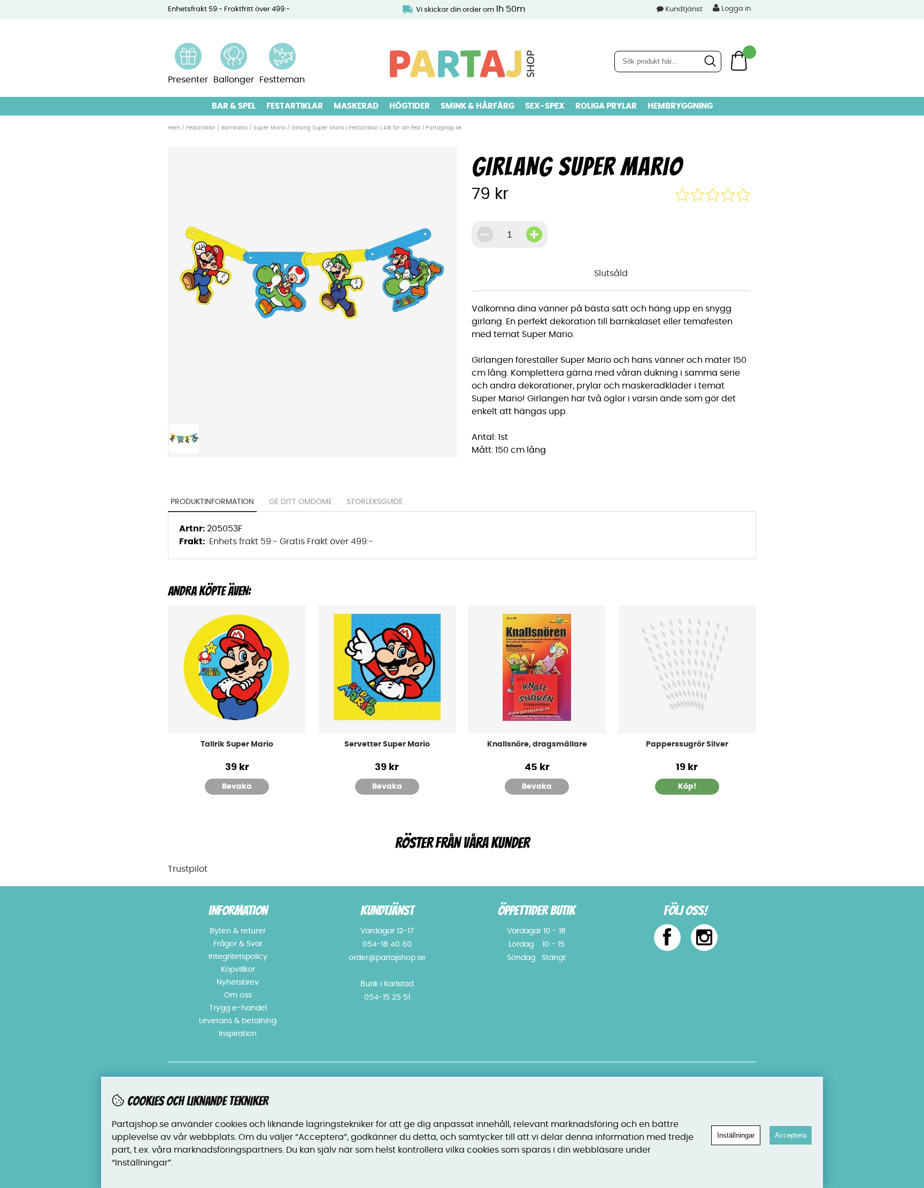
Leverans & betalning (237, 1021)
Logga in (735, 8)
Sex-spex (545, 106)
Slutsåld (611, 273)
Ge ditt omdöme (300, 502)
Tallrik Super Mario (237, 744)
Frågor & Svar (238, 944)
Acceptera (790, 1135)
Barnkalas (234, 128)
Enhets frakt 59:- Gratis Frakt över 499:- (291, 541)
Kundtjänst (684, 9)
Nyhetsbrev (238, 982)
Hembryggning (680, 106)
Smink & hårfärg (477, 106)
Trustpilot (187, 869)
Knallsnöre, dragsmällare (537, 744)
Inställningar (735, 1135)
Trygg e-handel (238, 1008)
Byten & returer (238, 931)
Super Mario (269, 128)
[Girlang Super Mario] (312, 411)
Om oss (238, 995)
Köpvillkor (238, 969)
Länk (188, 49)
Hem (174, 128)
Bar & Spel (234, 106)
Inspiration (238, 1034)
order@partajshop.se (387, 958)
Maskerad (356, 106)
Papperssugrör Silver (687, 744)
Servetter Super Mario (387, 744)
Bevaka (237, 786)
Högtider (409, 106)
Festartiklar (294, 106)
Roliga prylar (606, 106)
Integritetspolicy (238, 957)
